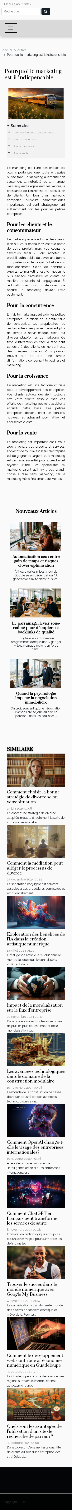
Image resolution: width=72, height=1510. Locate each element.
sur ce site (31, 356)
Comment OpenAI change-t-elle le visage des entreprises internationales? (35, 1147)
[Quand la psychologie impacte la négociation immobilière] (35, 673)
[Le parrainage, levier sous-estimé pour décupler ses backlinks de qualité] (35, 603)
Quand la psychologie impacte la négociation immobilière (36, 698)
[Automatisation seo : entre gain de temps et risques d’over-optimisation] (35, 536)
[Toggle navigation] (11, 28)
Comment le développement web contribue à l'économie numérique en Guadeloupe (35, 1360)
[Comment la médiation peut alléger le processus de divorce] (36, 841)
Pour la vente (20, 153)
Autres (21, 50)
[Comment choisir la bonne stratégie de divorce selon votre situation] (36, 770)
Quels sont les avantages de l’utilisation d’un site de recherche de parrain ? (34, 1431)
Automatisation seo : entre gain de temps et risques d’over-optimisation (36, 561)
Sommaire (20, 125)
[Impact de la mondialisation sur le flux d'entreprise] (36, 983)
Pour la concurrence (25, 139)
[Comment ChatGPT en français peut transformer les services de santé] (36, 1191)
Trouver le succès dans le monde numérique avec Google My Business (32, 1289)
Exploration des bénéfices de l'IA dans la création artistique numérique (36, 939)
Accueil (7, 50)
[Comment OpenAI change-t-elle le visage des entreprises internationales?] (36, 1120)
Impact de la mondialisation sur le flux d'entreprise (35, 1008)
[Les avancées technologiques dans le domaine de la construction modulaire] (36, 1049)
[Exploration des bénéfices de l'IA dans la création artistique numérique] (36, 912)
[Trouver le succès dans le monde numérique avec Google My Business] (36, 1262)
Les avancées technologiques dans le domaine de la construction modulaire (36, 1076)
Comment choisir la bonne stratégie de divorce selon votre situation (33, 797)
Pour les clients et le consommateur (33, 132)
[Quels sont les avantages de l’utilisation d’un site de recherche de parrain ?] (36, 1404)
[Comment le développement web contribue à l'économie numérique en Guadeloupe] (36, 1333)
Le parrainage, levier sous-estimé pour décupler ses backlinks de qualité (36, 628)
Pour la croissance (23, 146)
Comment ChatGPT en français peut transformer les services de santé (33, 1218)
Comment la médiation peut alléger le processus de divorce (35, 868)
